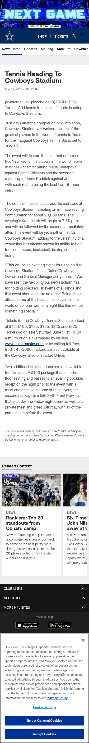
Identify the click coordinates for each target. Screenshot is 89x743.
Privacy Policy (57, 698)
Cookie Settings (44, 707)
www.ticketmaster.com (24, 343)
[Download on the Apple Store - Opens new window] (27, 626)
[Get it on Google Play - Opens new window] (60, 627)
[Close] (83, 640)
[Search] (74, 36)
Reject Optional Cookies (44, 720)
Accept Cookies (44, 734)
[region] (44, 688)
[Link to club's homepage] (9, 34)
